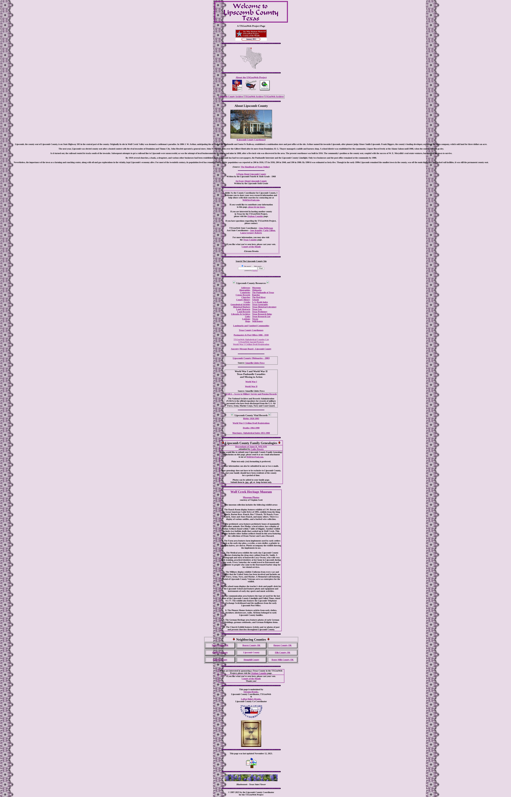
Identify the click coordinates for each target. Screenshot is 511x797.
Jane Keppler (256, 230)
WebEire (250, 457)
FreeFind (255, 270)
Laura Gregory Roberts (251, 233)
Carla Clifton (269, 230)
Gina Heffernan (266, 228)
